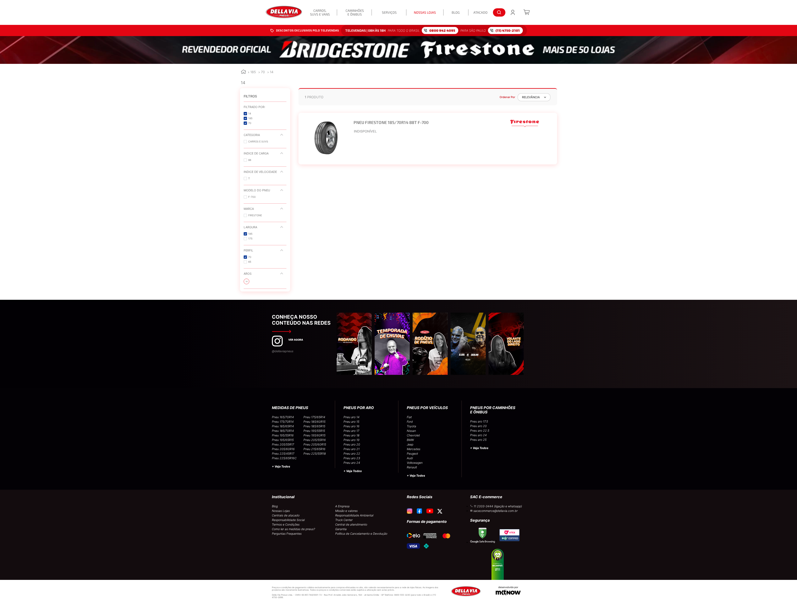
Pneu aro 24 (351, 462)
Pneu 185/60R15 (314, 421)
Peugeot (412, 453)
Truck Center (344, 520)
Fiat (409, 417)
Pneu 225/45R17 (283, 453)
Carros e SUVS (258, 141)
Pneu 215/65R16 (314, 449)
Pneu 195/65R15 (283, 440)
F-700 (252, 196)
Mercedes (413, 449)
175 (250, 238)
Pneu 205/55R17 (283, 444)
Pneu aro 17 (351, 430)
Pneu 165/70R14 (283, 417)
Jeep (410, 444)
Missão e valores (346, 510)
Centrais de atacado (285, 515)
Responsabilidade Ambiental (354, 515)
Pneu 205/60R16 (283, 449)
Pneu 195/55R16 (283, 435)
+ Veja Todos (281, 466)
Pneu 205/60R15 (314, 444)
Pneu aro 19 (351, 440)
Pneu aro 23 (351, 458)
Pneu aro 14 (351, 417)
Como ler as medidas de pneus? (293, 529)
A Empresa (342, 506)
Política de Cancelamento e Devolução (361, 533)
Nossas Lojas (281, 510)
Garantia (341, 529)
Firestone (255, 215)
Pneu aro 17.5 (479, 421)
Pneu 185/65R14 (283, 426)
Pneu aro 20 (351, 444)
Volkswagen (415, 462)
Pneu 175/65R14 (314, 417)
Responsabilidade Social (288, 520)
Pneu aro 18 (351, 435)
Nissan (411, 430)
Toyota (411, 426)
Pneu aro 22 (351, 453)
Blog (275, 506)
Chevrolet (413, 435)
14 (271, 72)
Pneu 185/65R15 (314, 426)
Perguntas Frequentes (287, 533)
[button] (265, 107)
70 (263, 72)
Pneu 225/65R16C (284, 458)
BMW (410, 440)
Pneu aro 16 (351, 426)
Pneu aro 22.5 (479, 430)
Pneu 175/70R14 (283, 421)
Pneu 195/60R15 (314, 435)
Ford (410, 421)
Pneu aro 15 (351, 421)
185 (253, 72)
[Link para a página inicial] (243, 72)
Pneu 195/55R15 (314, 430)
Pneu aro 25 (478, 439)
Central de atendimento (351, 524)
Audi (410, 458)
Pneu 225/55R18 (314, 453)
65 (249, 261)
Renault (412, 467)
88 (249, 160)
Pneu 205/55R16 (314, 440)
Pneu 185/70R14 (283, 430)
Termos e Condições (285, 524)
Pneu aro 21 (351, 449)
